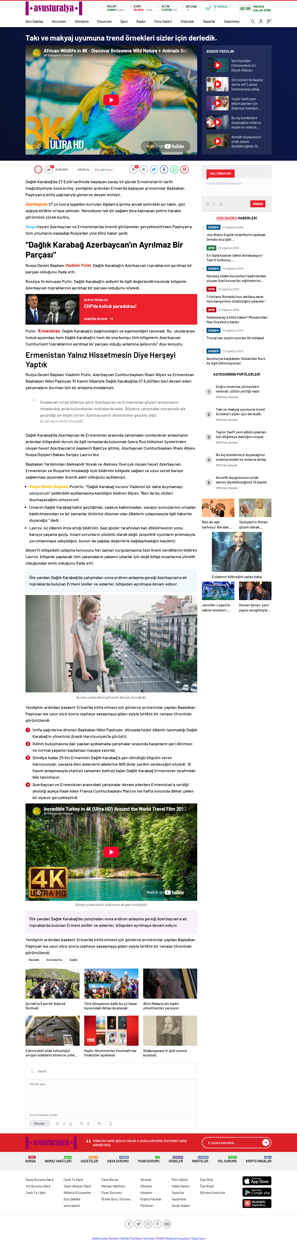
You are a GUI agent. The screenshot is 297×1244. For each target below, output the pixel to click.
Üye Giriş (206, 1179)
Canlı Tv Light (36, 1192)
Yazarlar (209, 21)
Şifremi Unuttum (212, 1192)
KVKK (160, 1238)
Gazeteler (232, 21)
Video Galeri (181, 1186)
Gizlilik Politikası (131, 1238)
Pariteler (200, 1159)
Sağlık (73, 960)
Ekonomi (104, 21)
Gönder (39, 1123)
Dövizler (146, 1186)
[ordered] (81, 1123)
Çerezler (149, 1238)
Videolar (187, 21)
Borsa (31, 1159)
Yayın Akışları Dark (77, 1186)
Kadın (141, 21)
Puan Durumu (149, 1159)
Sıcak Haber (181, 1205)
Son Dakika (34, 21)
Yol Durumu (227, 1159)
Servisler (59, 21)
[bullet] (88, 1123)
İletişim (114, 1238)
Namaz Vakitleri (58, 1159)
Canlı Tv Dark (73, 1179)
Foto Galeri (163, 21)
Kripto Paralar (258, 1159)
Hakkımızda (99, 1238)
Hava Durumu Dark (40, 1179)
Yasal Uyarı (198, 1238)
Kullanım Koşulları (177, 1238)
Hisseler (176, 1159)
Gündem (82, 21)
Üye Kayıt (207, 1186)
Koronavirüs (54, 960)
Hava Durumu (118, 1159)
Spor (124, 21)
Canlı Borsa (109, 1179)
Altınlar (146, 1179)
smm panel (72, 1205)
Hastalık (34, 960)
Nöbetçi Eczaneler (77, 1192)
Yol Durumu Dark (38, 1186)
